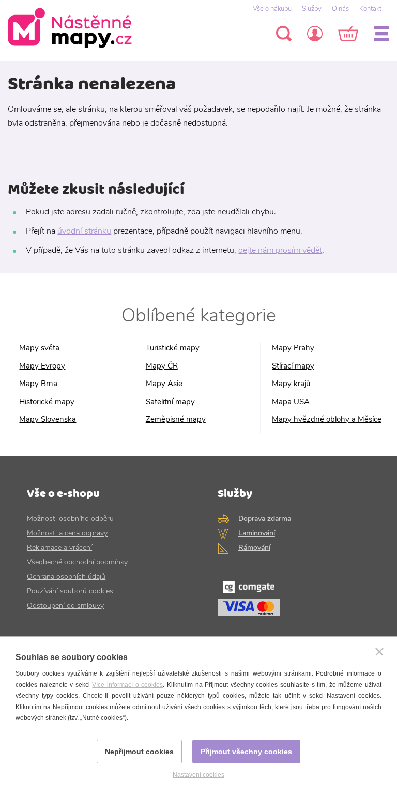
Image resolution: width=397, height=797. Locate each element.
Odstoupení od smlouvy (65, 605)
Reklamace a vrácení (59, 548)
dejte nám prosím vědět (280, 250)
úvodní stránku (84, 231)
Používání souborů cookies (70, 591)
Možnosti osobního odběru (70, 519)
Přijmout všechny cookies (246, 751)
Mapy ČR (162, 366)
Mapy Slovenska (47, 419)
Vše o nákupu (272, 8)
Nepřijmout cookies (139, 751)
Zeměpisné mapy (176, 419)
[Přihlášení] (315, 33)
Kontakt (370, 8)
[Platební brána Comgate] (294, 601)
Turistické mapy (173, 348)
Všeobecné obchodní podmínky (77, 562)
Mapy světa (39, 348)
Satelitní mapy (170, 402)
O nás (340, 8)
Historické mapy (46, 402)
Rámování (254, 548)
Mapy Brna (38, 384)
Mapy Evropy (42, 366)
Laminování (256, 533)
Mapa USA (291, 402)
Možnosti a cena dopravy (67, 533)
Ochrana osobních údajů (66, 576)
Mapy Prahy (293, 348)
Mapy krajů (291, 384)
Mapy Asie (164, 384)
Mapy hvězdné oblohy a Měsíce (326, 419)
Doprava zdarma (264, 519)
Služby (312, 8)
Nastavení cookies (198, 774)
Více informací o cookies (127, 684)
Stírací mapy (293, 366)
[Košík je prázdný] (348, 33)
